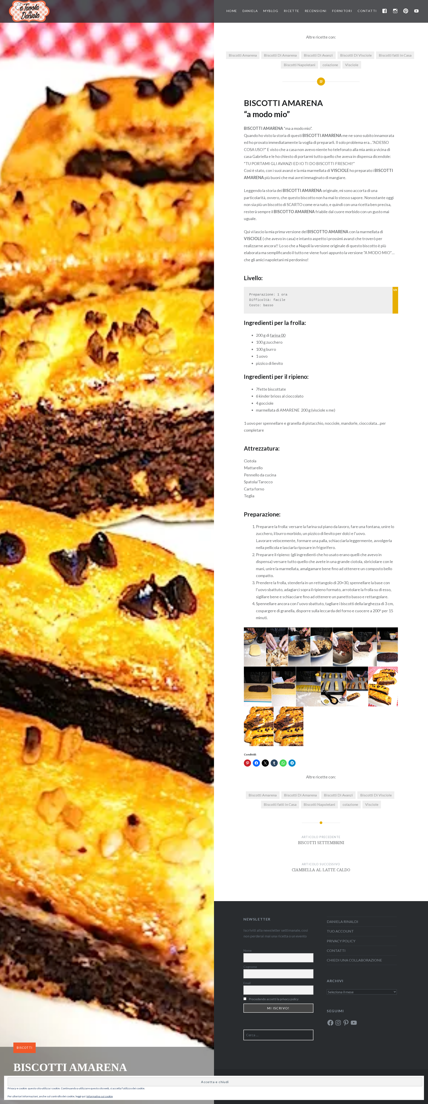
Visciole (351, 65)
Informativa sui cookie (99, 1096)
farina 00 (277, 335)
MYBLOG (270, 11)
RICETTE (291, 11)
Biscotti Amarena (243, 55)
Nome (247, 950)
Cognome (250, 967)
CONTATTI (367, 11)
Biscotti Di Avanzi (318, 55)
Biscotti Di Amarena (280, 55)
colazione (330, 65)
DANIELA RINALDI (342, 921)
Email (247, 983)
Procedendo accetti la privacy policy (273, 999)
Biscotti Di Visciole (356, 55)
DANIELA (250, 11)
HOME (231, 11)
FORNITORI (342, 11)
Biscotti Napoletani (299, 65)
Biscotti (24, 1047)
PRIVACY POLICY (341, 941)
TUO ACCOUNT (340, 931)
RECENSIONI (316, 11)
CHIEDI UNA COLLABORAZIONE (354, 960)
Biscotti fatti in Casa (395, 55)
